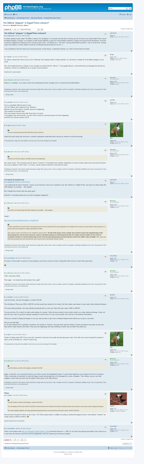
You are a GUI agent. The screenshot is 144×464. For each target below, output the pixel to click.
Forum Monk (113, 255)
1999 (115, 258)
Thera (6, 393)
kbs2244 (112, 100)
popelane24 (113, 33)
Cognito (112, 406)
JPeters (26, 25)
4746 (115, 57)
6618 (115, 140)
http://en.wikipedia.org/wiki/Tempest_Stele (35, 431)
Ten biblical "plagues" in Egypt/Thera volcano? (26, 23)
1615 (115, 408)
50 (114, 35)
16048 (115, 81)
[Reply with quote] (105, 33)
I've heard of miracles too (14, 180)
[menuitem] (15, 14)
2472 (115, 102)
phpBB (62, 452)
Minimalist (20, 25)
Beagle (112, 54)
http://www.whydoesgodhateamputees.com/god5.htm (21, 220)
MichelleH (13, 25)
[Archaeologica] (13, 7)
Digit (111, 138)
